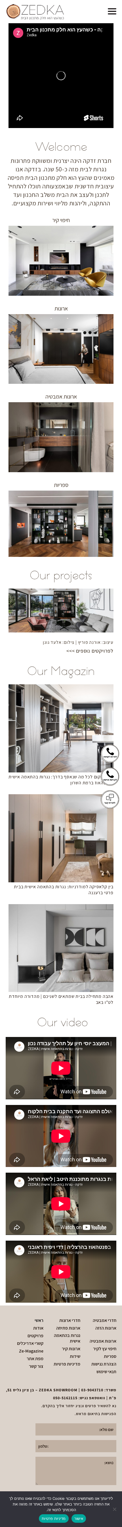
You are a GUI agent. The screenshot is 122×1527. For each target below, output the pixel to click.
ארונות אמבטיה (103, 1341)
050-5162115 (65, 1397)
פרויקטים (35, 1336)
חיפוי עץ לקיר (104, 1349)
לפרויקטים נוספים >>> (89, 651)
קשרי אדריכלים (30, 1343)
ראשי (39, 1320)
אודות (38, 1328)
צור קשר (36, 1366)
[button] (112, 11)
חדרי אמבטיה (104, 1320)
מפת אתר (35, 1359)
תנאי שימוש (106, 1372)
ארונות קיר (71, 1349)
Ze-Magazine (31, 1351)
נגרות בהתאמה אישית (67, 1338)
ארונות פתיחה (68, 1328)
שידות (75, 1356)
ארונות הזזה (105, 1328)
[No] (115, 1509)
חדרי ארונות (69, 1320)
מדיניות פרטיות (67, 1364)
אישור (78, 1518)
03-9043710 (92, 1389)
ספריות (110, 1356)
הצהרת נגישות (103, 1364)
